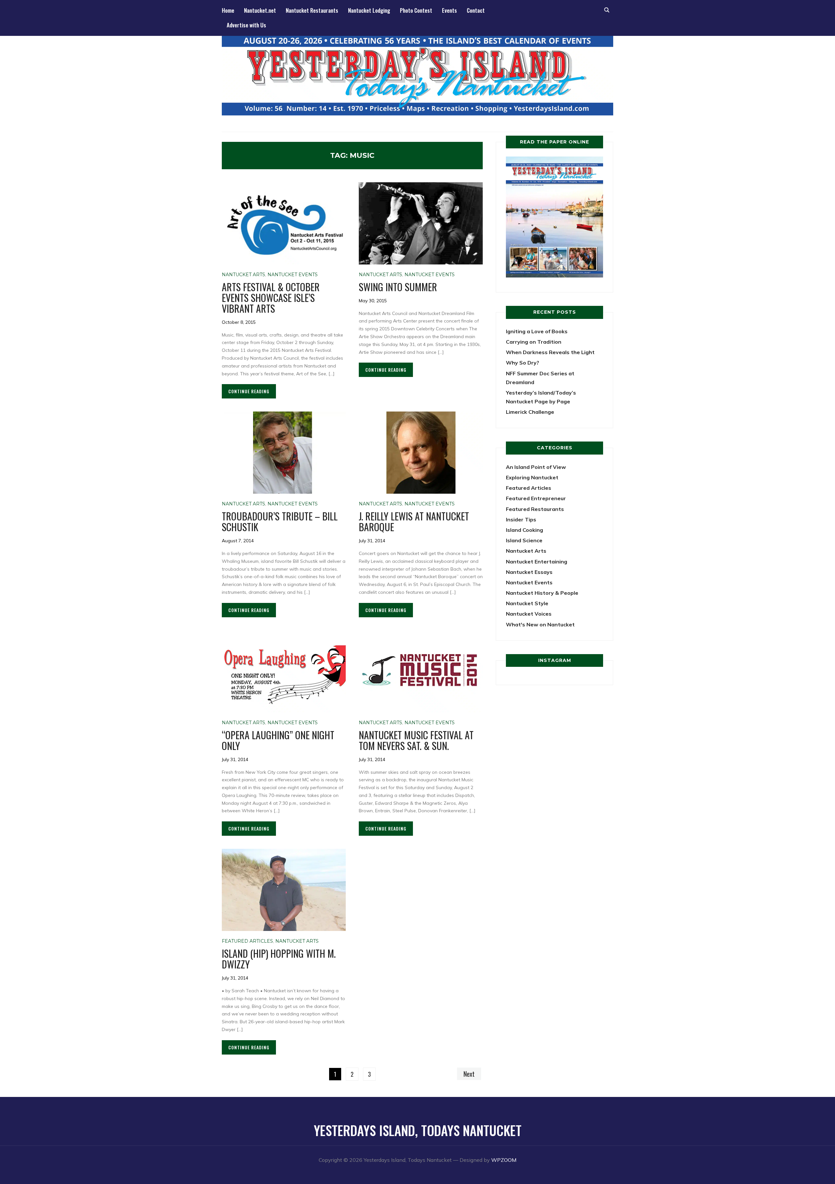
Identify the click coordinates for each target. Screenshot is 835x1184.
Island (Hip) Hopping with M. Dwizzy (279, 958)
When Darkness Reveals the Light (550, 352)
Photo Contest (416, 10)
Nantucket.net (260, 10)
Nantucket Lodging (369, 10)
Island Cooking (524, 530)
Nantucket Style (527, 603)
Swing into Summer (398, 286)
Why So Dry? (522, 362)
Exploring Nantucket (532, 477)
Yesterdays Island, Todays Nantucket (418, 1130)
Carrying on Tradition (533, 341)
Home (228, 10)
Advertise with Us (246, 25)
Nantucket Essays (529, 572)
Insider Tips (521, 519)
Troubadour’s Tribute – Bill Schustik (280, 521)
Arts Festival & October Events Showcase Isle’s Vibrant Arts (271, 297)
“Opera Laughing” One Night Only (278, 740)
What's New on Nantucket (540, 624)
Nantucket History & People (542, 593)
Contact (476, 10)
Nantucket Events (292, 274)
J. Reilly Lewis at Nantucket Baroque (414, 521)
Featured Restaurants (535, 509)
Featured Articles (247, 941)
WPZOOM (503, 1160)
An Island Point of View (536, 467)
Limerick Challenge (530, 412)
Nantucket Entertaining (536, 561)
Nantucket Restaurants (312, 10)
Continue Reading (248, 391)
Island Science (524, 540)
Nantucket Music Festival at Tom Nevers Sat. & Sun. (416, 740)
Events (449, 10)
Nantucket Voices (529, 613)
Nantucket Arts (243, 274)
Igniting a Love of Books (537, 331)
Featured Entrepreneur (536, 498)
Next (469, 1074)
